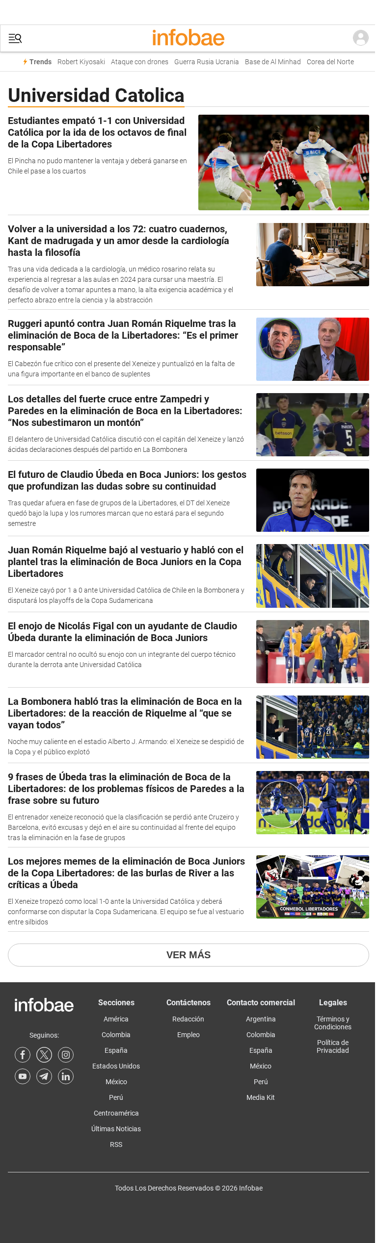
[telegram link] (44, 1076)
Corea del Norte (330, 62)
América (116, 1019)
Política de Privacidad (333, 1046)
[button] (15, 38)
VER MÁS (188, 954)
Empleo (188, 1035)
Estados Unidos (116, 1066)
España (116, 1050)
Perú (116, 1097)
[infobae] (188, 38)
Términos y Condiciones (332, 1023)
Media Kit (260, 1097)
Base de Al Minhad (273, 62)
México (116, 1082)
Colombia (116, 1035)
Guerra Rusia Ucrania (206, 62)
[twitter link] (44, 1055)
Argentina (261, 1019)
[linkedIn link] (66, 1076)
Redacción (188, 1019)
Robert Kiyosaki (81, 62)
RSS (116, 1144)
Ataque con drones (139, 62)
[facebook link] (22, 1055)
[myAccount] (361, 38)
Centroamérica (116, 1113)
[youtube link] (22, 1076)
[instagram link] (66, 1055)
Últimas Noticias (116, 1129)
